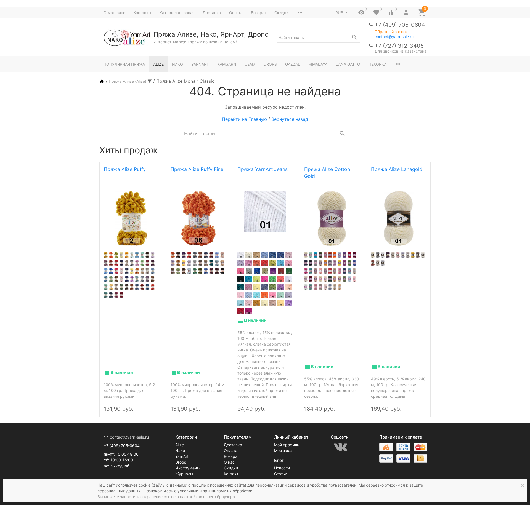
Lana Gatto (348, 64)
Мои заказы (285, 450)
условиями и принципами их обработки (214, 490)
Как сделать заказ (177, 12)
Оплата (236, 12)
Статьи (280, 473)
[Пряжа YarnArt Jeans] (265, 211)
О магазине (114, 12)
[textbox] (318, 37)
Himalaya (317, 64)
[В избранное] (153, 404)
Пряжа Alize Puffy (125, 169)
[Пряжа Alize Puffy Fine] (198, 218)
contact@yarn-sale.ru (394, 36)
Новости (282, 468)
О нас (229, 462)
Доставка (212, 12)
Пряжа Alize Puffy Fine (197, 169)
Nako (177, 64)
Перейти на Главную (244, 119)
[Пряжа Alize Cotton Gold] (331, 218)
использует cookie (133, 485)
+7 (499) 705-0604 (400, 25)
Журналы (184, 473)
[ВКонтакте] (340, 447)
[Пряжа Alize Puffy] (131, 218)
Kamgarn (226, 64)
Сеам (250, 64)
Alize (158, 64)
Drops (270, 64)
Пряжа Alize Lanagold (396, 169)
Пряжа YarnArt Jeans (262, 169)
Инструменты (188, 468)
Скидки (281, 12)
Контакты (142, 12)
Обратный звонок (391, 32)
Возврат (258, 12)
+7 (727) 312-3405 (399, 45)
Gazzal (292, 64)
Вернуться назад (289, 119)
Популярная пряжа (124, 64)
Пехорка (377, 64)
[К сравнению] (143, 404)
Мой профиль (286, 444)
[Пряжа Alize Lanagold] (398, 218)
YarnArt (200, 64)
